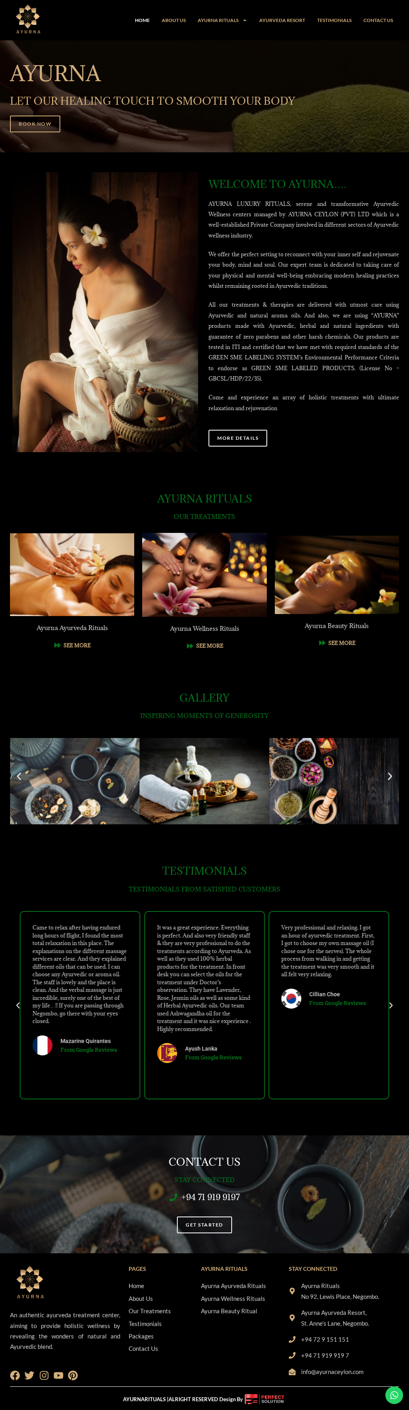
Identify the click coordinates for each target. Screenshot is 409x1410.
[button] (19, 776)
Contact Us (378, 20)
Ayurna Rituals (218, 20)
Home (142, 20)
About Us (174, 20)
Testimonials (334, 20)
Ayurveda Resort (282, 20)
